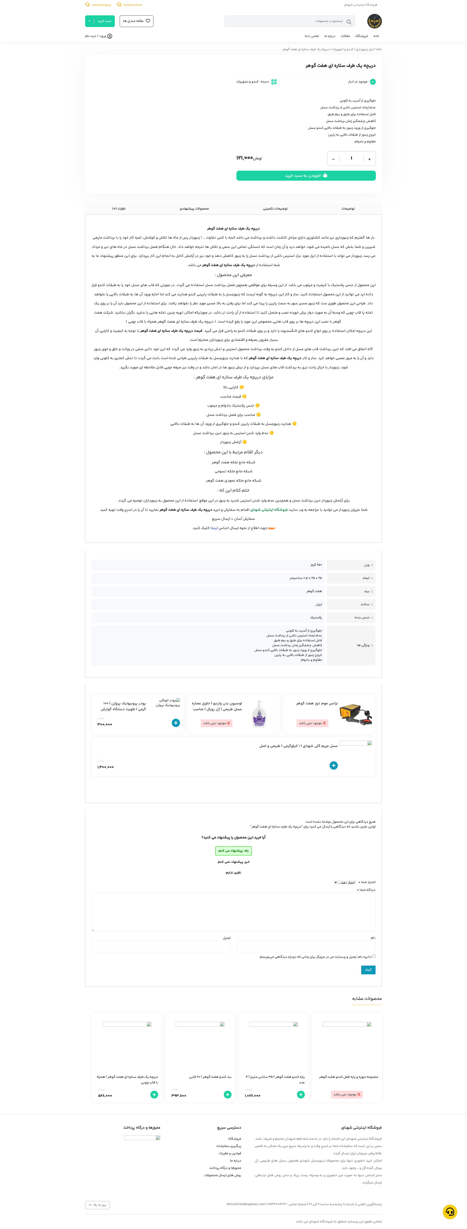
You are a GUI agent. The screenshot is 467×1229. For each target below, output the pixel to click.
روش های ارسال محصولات (222, 1175)
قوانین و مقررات (230, 1153)
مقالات (345, 36)
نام (373, 938)
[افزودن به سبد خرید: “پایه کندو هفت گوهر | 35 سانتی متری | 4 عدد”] (301, 1095)
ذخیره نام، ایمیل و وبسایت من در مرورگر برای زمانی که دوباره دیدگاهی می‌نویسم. (315, 957)
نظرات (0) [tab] (119, 209)
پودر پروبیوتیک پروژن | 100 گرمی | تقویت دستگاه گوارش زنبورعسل (123, 709)
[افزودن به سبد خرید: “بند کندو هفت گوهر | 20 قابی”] (228, 1095)
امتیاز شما (367, 882)
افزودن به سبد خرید (303, 175)
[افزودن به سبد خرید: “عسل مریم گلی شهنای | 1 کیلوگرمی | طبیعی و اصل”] (334, 766)
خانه (376, 36)
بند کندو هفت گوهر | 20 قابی (210, 1077)
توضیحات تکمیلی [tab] (275, 209)
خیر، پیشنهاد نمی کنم (234, 862)
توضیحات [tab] (348, 209)
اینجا (214, 528)
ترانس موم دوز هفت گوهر (317, 703)
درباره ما (329, 36)
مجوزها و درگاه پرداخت (225, 1168)
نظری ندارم (233, 872)
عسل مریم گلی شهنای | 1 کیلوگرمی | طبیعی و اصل (299, 746)
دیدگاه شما (366, 890)
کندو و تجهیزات (342, 49)
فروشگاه (361, 36)
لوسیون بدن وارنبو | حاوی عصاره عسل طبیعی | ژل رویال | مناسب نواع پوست (217, 709)
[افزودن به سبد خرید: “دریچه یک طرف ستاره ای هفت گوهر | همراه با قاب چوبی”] (154, 1095)
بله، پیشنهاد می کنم (233, 851)
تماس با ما (312, 36)
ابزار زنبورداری (365, 49)
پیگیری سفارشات (228, 1146)
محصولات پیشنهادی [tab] (194, 209)
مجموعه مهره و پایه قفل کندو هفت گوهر (348, 1077)
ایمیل (227, 938)
